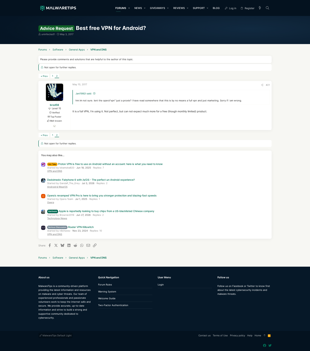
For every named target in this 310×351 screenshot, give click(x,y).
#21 (268, 84)
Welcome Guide (107, 298)
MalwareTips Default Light (57, 335)
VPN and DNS (54, 171)
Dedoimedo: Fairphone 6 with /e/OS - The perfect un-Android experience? (91, 179)
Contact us (204, 335)
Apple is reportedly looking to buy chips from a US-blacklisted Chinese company (101, 211)
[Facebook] (219, 301)
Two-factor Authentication (113, 305)
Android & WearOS (57, 186)
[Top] (264, 335)
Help (249, 335)
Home (258, 335)
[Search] (268, 8)
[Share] (262, 85)
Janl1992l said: (84, 93)
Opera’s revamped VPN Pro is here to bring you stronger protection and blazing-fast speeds (102, 195)
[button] (128, 8)
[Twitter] (224, 301)
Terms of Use (220, 335)
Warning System (107, 291)
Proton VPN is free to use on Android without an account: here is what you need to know (105, 163)
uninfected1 (48, 34)
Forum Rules (105, 284)
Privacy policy (237, 335)
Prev (45, 76)
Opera (50, 202)
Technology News (57, 218)
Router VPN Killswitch (71, 227)
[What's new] (260, 8)
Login (161, 284)
